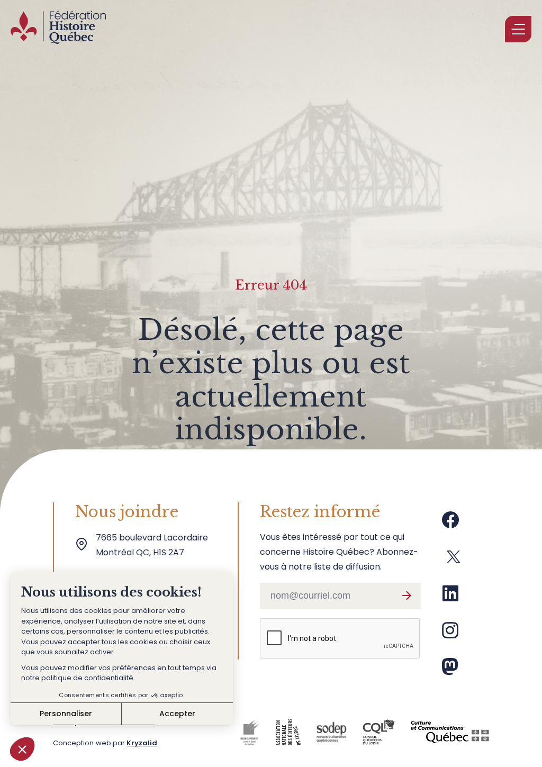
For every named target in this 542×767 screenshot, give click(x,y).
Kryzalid (142, 743)
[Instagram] (450, 634)
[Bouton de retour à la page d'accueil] (58, 29)
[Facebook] (450, 524)
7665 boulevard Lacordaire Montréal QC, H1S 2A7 (154, 544)
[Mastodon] (450, 670)
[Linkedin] (450, 597)
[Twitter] (453, 561)
